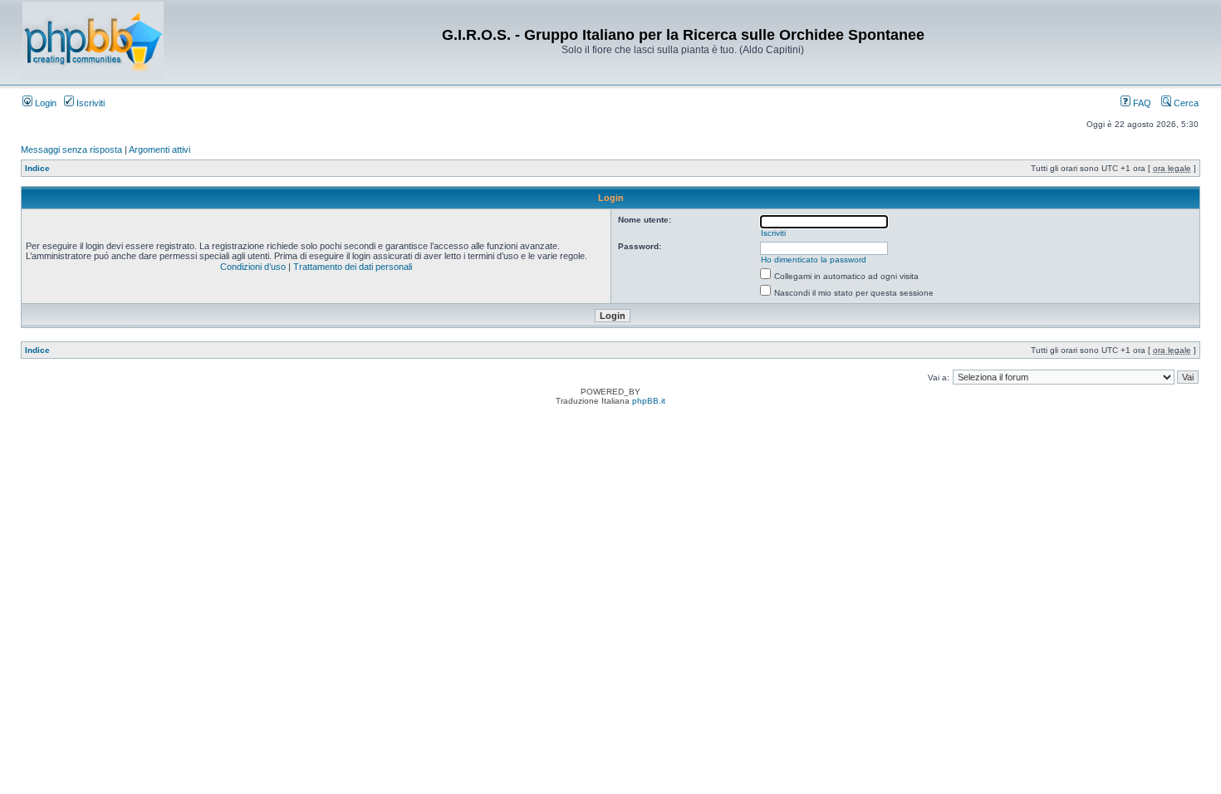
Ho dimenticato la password (813, 259)
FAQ (1140, 103)
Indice (37, 168)
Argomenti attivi (159, 149)
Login (44, 103)
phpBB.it (648, 400)
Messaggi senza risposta (71, 149)
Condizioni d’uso (253, 267)
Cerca (1185, 103)
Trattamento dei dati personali (352, 267)
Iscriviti (89, 103)
